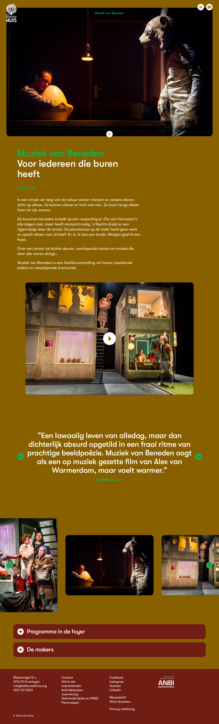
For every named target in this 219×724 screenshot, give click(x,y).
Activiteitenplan (72, 690)
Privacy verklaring (122, 709)
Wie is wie (68, 682)
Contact (67, 677)
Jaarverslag (69, 694)
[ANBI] (166, 686)
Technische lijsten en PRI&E (79, 698)
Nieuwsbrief (118, 697)
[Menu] (209, 7)
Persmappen (70, 702)
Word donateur (120, 701)
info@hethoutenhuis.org (30, 686)
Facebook (116, 677)
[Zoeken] (201, 7)
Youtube (115, 686)
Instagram (117, 682)
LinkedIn (115, 690)
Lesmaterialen (71, 686)
